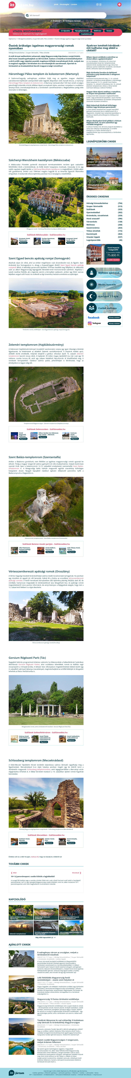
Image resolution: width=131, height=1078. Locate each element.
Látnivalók (89, 1073)
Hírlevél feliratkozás (85, 1075)
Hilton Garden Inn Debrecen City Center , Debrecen (48, 433)
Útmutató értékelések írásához (65, 1075)
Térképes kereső (73, 21)
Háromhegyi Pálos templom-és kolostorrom (71, 933)
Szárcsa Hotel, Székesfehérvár (24, 737)
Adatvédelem (37, 1075)
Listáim (74, 4)
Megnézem (23, 242)
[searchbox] (65, 15)
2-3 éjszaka (65, 31)
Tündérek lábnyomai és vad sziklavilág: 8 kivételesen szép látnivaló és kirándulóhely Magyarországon (60, 1021)
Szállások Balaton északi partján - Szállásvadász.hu (46, 544)
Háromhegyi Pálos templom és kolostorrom (26, 83)
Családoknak (86, 34)
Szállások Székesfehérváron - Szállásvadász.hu (46, 732)
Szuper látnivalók (32, 53)
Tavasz (109, 31)
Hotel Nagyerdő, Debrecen (22, 434)
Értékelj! (57, 21)
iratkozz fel (35, 857)
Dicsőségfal (64, 4)
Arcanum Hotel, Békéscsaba (24, 239)
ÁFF (30, 1075)
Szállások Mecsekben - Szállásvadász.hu (46, 835)
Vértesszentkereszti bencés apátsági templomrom (69, 917)
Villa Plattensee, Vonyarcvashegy (24, 548)
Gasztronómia (92, 228)
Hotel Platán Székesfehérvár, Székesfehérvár (45, 737)
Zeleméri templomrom (18, 934)
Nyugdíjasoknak (82, 31)
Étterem (75, 1073)
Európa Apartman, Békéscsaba (48, 239)
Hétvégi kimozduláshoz (16, 53)
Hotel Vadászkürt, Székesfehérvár (73, 737)
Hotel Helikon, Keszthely (50, 548)
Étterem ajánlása (51, 1073)
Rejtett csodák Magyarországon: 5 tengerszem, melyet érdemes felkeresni (58, 1041)
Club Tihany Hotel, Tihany (73, 548)
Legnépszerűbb (92, 156)
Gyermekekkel (93, 212)
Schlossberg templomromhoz (38, 769)
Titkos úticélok (44, 53)
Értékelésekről (49, 1075)
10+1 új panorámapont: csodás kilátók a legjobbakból (33, 876)
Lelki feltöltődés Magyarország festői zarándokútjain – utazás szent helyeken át (55, 978)
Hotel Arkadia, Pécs (72, 839)
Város (96, 1073)
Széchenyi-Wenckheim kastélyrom (47, 169)
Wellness (97, 31)
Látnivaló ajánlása (64, 1073)
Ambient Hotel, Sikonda (24, 839)
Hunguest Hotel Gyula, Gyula (71, 239)
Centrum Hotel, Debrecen (73, 434)
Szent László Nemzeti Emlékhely (42, 917)
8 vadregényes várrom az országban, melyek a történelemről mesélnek (57, 953)
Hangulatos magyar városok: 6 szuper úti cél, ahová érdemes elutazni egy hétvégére (103, 162)
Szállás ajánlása (38, 1073)
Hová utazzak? (44, 1003)
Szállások (90, 209)
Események (91, 234)
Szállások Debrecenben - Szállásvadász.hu (46, 429)
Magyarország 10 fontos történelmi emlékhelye (58, 999)
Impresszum (97, 1075)
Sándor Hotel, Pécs (50, 839)
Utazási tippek (61, 959)
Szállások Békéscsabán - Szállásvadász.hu (46, 235)
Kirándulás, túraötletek (46, 959)
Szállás (82, 1073)
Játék (56, 4)
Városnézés (91, 222)
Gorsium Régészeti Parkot (29, 664)
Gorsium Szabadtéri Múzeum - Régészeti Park (45, 933)
